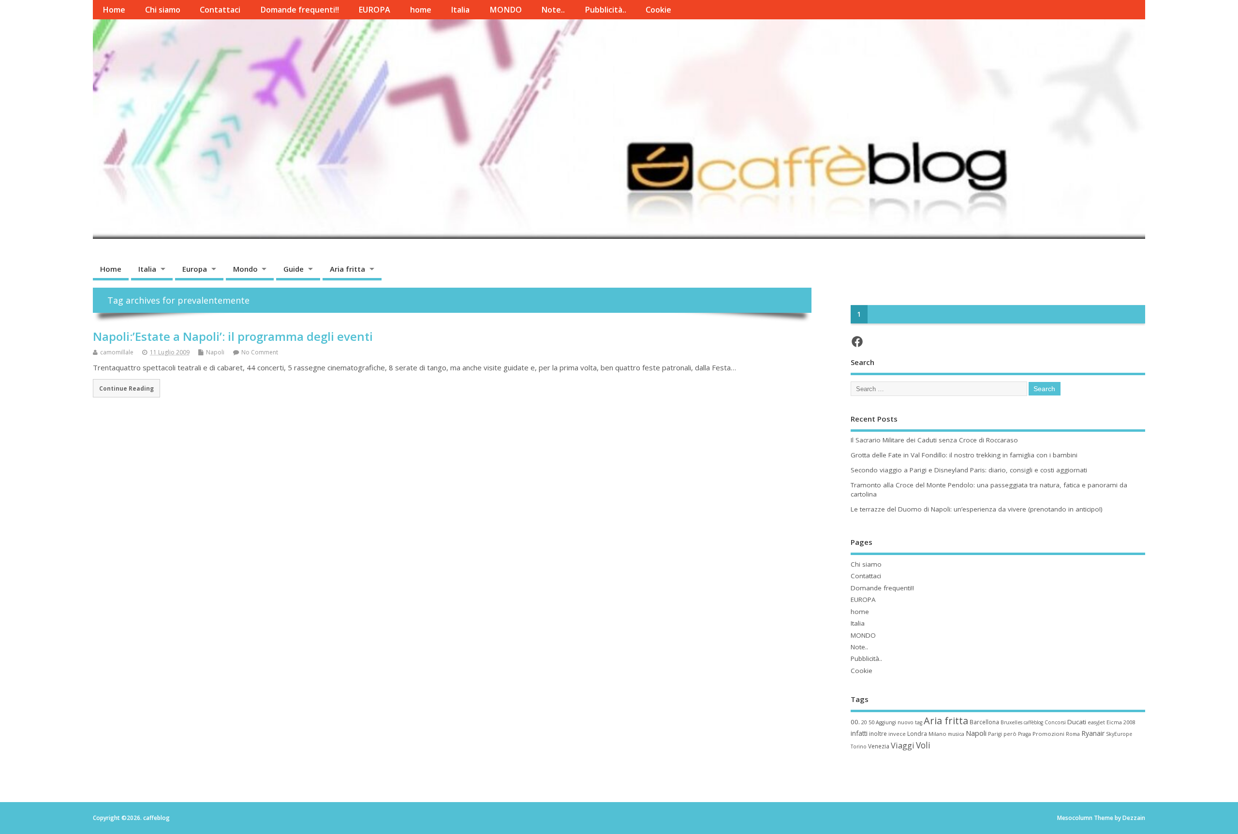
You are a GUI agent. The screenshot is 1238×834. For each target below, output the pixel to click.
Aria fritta (347, 269)
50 (871, 722)
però (1010, 733)
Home (114, 9)
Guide (293, 269)
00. (855, 721)
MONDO (505, 9)
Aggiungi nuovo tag (899, 722)
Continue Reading (126, 388)
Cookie (658, 9)
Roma (1073, 734)
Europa (194, 269)
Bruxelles (1011, 722)
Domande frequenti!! (299, 9)
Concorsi (1055, 722)
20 (864, 722)
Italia (460, 9)
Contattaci (220, 9)
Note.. (553, 9)
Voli (923, 745)
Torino (859, 746)
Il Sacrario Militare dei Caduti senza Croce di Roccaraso (934, 440)
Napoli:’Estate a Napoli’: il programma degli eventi (233, 336)
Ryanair (1093, 733)
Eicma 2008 (1120, 722)
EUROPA (374, 9)
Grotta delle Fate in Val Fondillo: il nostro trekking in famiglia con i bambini (964, 455)
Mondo (245, 269)
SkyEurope (1119, 734)
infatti (859, 733)
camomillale (116, 352)
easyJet (1096, 722)
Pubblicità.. (605, 9)
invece (897, 733)
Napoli (215, 352)
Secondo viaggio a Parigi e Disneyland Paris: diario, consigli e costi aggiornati (969, 470)
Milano (937, 733)
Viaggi (902, 745)
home (420, 9)
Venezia (878, 746)
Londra (917, 734)
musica (956, 734)
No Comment (259, 352)
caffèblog (1033, 722)
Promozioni (1048, 733)
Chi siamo (162, 9)
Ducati (1076, 721)
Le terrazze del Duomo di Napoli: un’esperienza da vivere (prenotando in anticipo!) (977, 509)
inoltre (878, 733)
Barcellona (984, 722)
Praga (1024, 734)
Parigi (995, 734)
